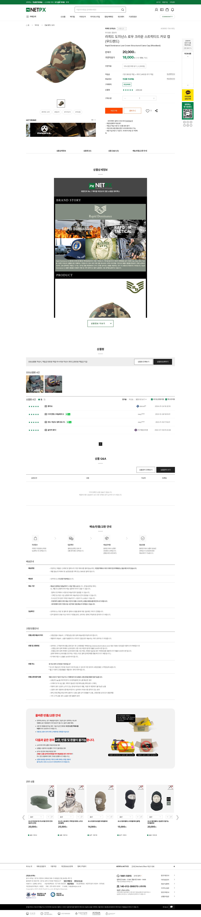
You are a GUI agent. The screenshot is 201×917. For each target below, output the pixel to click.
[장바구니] (167, 10)
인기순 (124, 399)
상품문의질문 (165, 896)
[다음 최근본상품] (187, 85)
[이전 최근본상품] (187, 56)
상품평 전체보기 (143, 362)
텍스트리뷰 (171, 399)
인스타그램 (187, 122)
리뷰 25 (154, 835)
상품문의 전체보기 (145, 470)
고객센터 (172, 2)
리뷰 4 (35, 835)
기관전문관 (133, 17)
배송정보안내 (171, 79)
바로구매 (114, 111)
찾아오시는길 (78, 881)
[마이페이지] (156, 10)
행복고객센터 (81, 866)
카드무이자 (127, 84)
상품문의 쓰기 (166, 470)
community (167, 16)
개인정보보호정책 (67, 866)
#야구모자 (67, 112)
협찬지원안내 (165, 875)
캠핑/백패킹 (109, 17)
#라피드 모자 (46, 112)
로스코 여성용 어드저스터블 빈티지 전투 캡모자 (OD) (40, 822)
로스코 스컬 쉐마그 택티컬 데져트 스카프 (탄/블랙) (70, 822)
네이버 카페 (184, 125)
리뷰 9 (124, 835)
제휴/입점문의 (41, 866)
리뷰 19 (95, 835)
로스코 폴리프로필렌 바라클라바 (97, 821)
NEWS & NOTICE (122, 866)
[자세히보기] (129, 121)
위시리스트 (147, 111)
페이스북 (184, 122)
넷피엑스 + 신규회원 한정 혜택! (47, 2)
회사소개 (29, 866)
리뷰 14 (65, 835)
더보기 (173, 866)
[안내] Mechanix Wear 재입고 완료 (143, 866)
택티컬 (72, 17)
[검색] (123, 9)
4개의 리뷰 (139, 90)
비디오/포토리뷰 (158, 399)
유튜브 (187, 125)
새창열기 (52, 817)
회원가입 (165, 2)
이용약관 (53, 866)
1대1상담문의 (165, 880)
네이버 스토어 (191, 125)
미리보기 (48, 817)
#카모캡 (77, 112)
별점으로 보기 (140, 399)
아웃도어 (82, 17)
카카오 (191, 122)
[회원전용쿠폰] (162, 10)
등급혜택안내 (171, 74)
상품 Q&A (113, 151)
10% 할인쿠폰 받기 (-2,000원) (134, 66)
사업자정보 (70, 884)
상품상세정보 (61, 151)
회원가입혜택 (165, 884)
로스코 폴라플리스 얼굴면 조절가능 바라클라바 (158, 822)
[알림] (172, 10)
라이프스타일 (95, 17)
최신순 (131, 399)
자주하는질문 (165, 888)
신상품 (63, 17)
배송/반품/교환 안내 (140, 151)
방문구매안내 (68, 881)
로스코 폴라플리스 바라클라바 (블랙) (129, 821)
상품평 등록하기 (163, 362)
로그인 (158, 2)
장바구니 (132, 111)
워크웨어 (121, 17)
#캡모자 (56, 112)
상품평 (87, 151)
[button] (92, 119)
